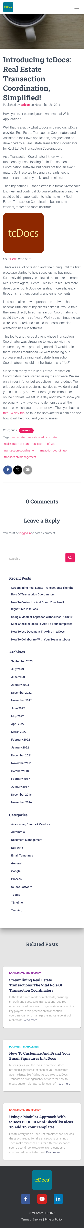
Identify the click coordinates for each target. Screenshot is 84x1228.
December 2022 (21, 692)
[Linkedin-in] (58, 1199)
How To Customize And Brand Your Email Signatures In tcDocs (39, 1056)
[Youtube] (42, 1199)
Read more (30, 1020)
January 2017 (20, 786)
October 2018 (20, 771)
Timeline (17, 902)
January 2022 (20, 747)
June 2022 (18, 708)
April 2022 (17, 724)
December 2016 (21, 794)
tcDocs (12, 259)
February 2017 (20, 778)
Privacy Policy (54, 1219)
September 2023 (22, 661)
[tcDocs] (9, 7)
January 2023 (20, 684)
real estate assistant (17, 443)
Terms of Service (31, 1219)
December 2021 (21, 755)
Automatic (18, 832)
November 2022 (21, 700)
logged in (25, 533)
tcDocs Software (21, 887)
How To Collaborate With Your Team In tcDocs (40, 639)
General (26, 430)
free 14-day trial (14, 413)
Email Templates (22, 855)
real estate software (44, 443)
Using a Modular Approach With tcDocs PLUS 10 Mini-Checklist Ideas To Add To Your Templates (41, 1121)
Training (16, 910)
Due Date (17, 847)
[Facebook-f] (25, 1199)
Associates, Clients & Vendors (30, 824)
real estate (18, 437)
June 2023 (18, 677)
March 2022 (19, 731)
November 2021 (21, 763)
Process (16, 879)
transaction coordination (19, 450)
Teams (15, 894)
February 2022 (20, 739)
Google (16, 871)
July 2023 (17, 669)
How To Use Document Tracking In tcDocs (38, 631)
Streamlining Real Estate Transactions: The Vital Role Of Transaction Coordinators (35, 985)
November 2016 (21, 802)
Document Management (26, 839)
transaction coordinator (53, 450)
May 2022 (17, 716)
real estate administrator (42, 437)
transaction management (20, 457)
